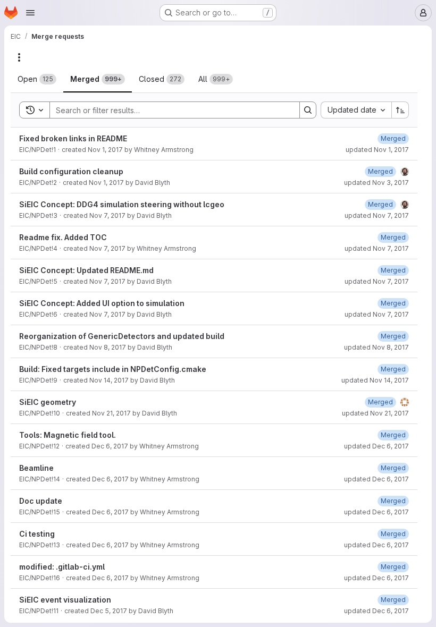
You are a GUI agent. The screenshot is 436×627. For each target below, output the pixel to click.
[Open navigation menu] (30, 12)
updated (377, 150)
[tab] (37, 79)
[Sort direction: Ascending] (400, 109)
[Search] (307, 109)
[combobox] (356, 109)
